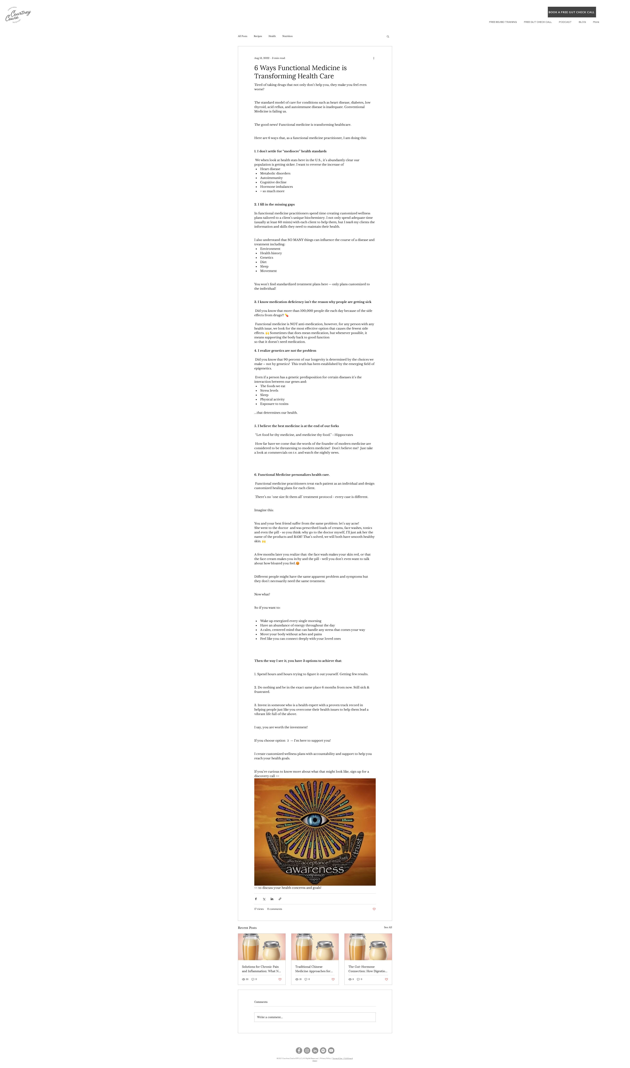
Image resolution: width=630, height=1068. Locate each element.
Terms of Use (338, 1058)
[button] (387, 36)
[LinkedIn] (315, 1050)
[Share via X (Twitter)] (263, 898)
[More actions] (374, 58)
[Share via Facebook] (255, 898)
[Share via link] (280, 898)
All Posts (242, 36)
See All (388, 927)
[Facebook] (299, 1050)
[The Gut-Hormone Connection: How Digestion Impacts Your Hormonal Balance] (368, 947)
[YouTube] (331, 1050)
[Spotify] (323, 1050)
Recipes (258, 36)
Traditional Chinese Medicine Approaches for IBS (312, 968)
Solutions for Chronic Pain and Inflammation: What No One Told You (261, 968)
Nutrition (287, 36)
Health (272, 36)
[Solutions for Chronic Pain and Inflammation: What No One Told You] (261, 947)
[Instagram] (307, 1050)
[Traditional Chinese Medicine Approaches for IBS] (315, 947)
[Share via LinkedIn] (271, 898)
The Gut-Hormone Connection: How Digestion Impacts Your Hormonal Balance (367, 968)
